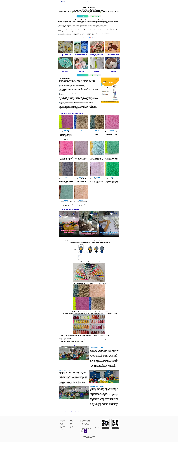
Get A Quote (82, 16)
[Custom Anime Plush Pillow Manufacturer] (112, 63)
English (71, 420)
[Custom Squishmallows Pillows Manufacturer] (112, 47)
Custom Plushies (74, 1)
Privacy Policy (90, 437)
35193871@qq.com (87, 420)
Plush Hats (61, 430)
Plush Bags (88, 1)
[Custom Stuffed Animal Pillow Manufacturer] (81, 47)
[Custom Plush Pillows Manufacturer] (81, 63)
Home (68, 1)
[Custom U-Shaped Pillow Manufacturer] (65, 47)
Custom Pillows (94, 1)
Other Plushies (105, 1)
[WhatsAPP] (95, 16)
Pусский (71, 421)
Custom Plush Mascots (81, 1)
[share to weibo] (90, 37)
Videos (111, 1)
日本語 (71, 423)
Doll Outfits (100, 1)
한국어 (71, 424)
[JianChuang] (62, 3)
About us (116, 1)
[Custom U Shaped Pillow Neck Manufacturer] (65, 63)
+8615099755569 (88, 421)
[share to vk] (94, 37)
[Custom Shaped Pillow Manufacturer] (97, 63)
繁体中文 (71, 427)
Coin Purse (61, 427)
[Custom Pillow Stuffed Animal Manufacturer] (97, 47)
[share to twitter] (87, 37)
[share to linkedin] (92, 37)
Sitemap (86, 437)
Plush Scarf (61, 429)
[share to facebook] (89, 37)
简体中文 (71, 426)
